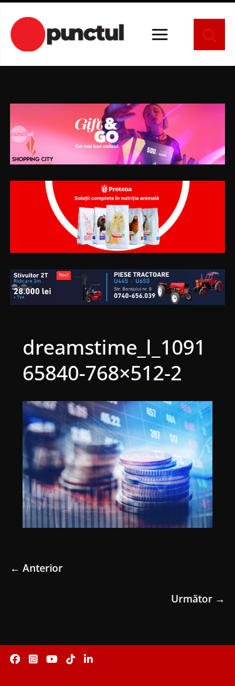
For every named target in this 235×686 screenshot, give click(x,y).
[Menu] (159, 34)
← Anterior (36, 568)
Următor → (198, 599)
